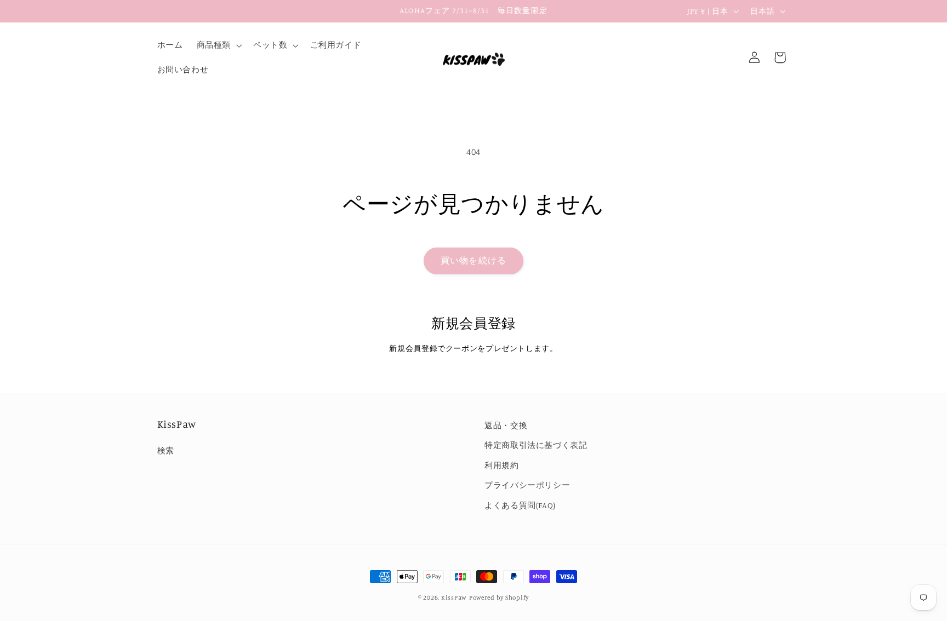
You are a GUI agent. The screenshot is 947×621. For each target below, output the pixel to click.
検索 (165, 450)
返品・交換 (505, 425)
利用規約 (501, 465)
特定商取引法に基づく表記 (535, 445)
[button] (218, 45)
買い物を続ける (473, 260)
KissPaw (454, 597)
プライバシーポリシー (527, 485)
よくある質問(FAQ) (520, 505)
